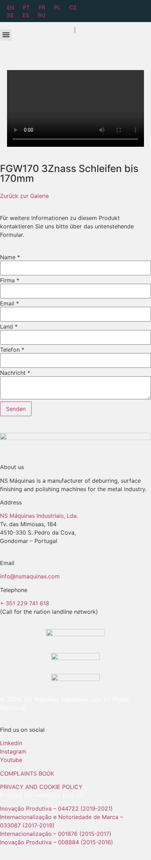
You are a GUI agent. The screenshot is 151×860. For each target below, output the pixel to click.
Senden (16, 408)
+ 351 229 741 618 (24, 603)
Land (9, 326)
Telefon (12, 349)
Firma (9, 280)
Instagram (13, 751)
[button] (6, 35)
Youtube (11, 759)
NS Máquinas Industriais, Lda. (39, 515)
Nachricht (15, 373)
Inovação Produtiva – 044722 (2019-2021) (57, 808)
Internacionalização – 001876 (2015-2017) (55, 833)
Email (9, 303)
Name (10, 257)
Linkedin (11, 743)
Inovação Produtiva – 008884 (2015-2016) (56, 842)
